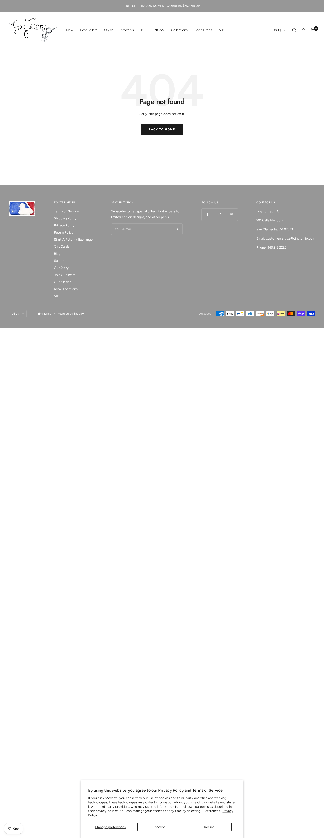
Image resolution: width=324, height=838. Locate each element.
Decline (209, 827)
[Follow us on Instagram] (220, 214)
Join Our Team (64, 275)
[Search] (294, 30)
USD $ (277, 30)
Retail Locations (66, 289)
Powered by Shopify (71, 313)
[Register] (176, 229)
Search (59, 261)
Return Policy (63, 232)
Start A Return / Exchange (73, 240)
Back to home (162, 129)
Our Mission (62, 282)
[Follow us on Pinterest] (232, 214)
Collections (179, 30)
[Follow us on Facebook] (207, 214)
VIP (221, 30)
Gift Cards (61, 247)
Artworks (127, 30)
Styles (108, 30)
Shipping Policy (65, 218)
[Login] (303, 30)
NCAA (159, 30)
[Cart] (313, 30)
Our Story (61, 268)
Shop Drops (203, 30)
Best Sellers (88, 30)
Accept (159, 827)
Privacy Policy (64, 225)
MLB (144, 30)
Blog (57, 254)
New (69, 30)
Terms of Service (66, 211)
